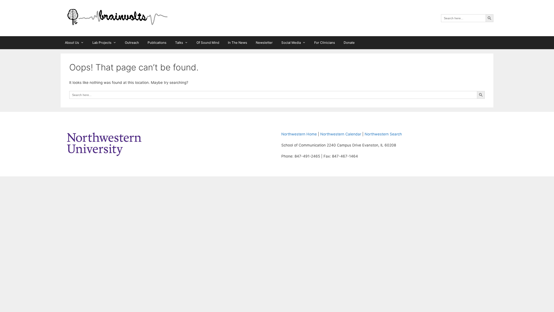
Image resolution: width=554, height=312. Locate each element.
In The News (237, 43)
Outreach (132, 43)
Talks (179, 43)
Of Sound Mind (207, 43)
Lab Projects (101, 43)
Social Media (291, 43)
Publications (157, 43)
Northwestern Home (299, 134)
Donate (349, 43)
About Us (72, 43)
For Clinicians (324, 43)
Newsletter (264, 43)
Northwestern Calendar (340, 134)
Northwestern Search (383, 134)
